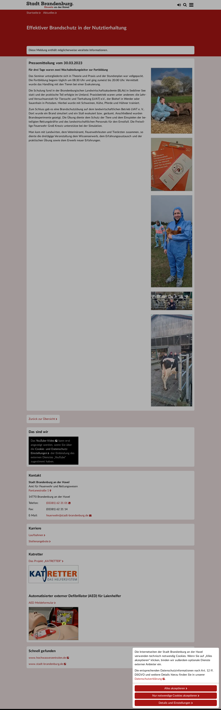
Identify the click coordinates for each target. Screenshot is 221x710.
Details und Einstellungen (174, 703)
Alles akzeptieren (174, 688)
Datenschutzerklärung (148, 678)
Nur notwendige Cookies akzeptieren (174, 695)
